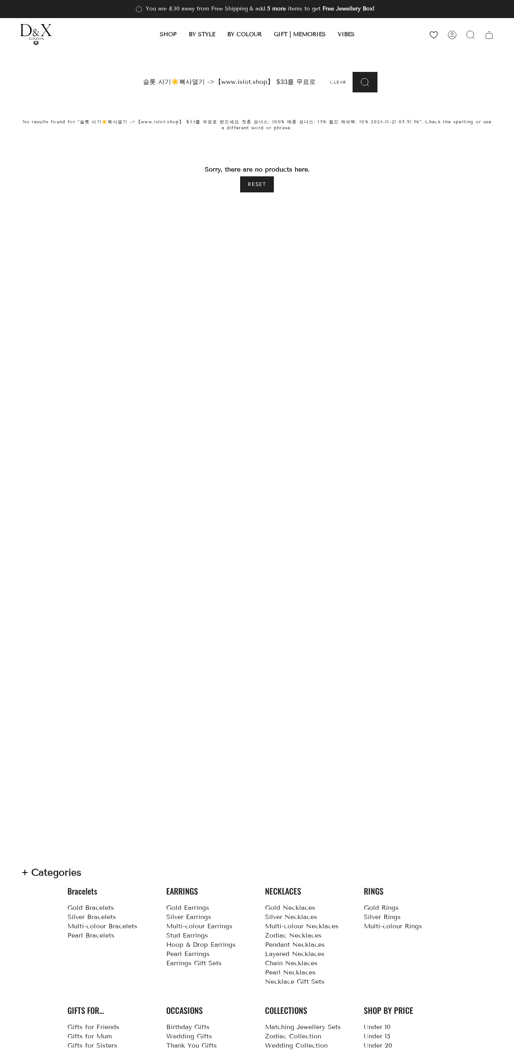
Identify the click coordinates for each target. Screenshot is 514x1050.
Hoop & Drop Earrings (201, 944)
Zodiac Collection (293, 1036)
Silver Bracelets (91, 917)
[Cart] (489, 34)
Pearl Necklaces (290, 972)
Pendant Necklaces (295, 944)
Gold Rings (381, 907)
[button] (168, 34)
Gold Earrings (187, 907)
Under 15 (377, 1036)
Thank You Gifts (191, 1045)
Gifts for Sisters (92, 1045)
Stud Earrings (187, 935)
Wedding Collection (296, 1045)
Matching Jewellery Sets (303, 1027)
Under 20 (378, 1045)
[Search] (365, 82)
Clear (338, 82)
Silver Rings (382, 917)
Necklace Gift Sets (294, 981)
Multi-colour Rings (393, 926)
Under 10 (377, 1027)
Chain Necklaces (291, 963)
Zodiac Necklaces (293, 935)
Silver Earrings (188, 917)
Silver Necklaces (291, 917)
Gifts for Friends (93, 1027)
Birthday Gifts (188, 1027)
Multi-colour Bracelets (102, 926)
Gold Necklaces (290, 907)
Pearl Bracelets (90, 935)
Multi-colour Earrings (199, 926)
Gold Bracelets (90, 907)
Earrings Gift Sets (194, 963)
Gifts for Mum (89, 1036)
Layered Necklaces (294, 954)
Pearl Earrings (188, 954)
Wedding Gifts (189, 1036)
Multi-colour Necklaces (302, 926)
